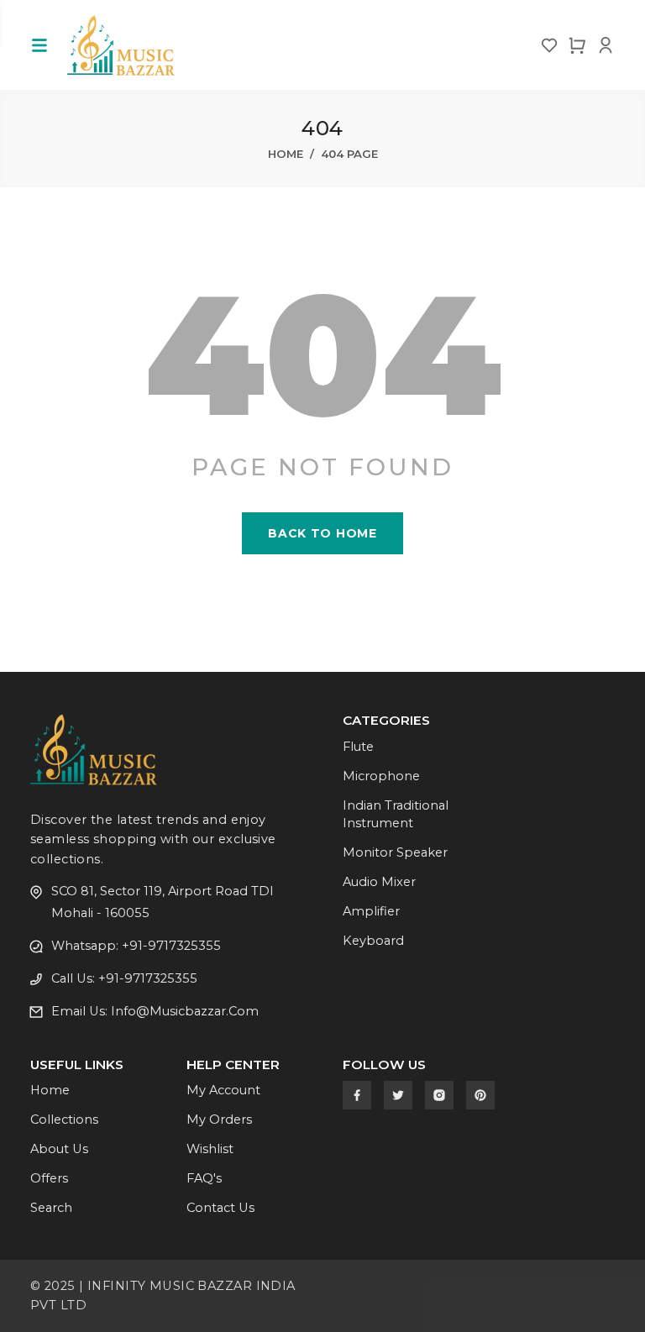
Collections (64, 1119)
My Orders (219, 1119)
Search (51, 1207)
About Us (59, 1148)
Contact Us (220, 1207)
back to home (322, 533)
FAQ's (204, 1178)
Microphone (381, 776)
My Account (223, 1090)
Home (285, 153)
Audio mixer (379, 881)
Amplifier (371, 911)
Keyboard (373, 940)
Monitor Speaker (395, 852)
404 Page (349, 153)
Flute (358, 746)
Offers (49, 1178)
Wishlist (209, 1148)
